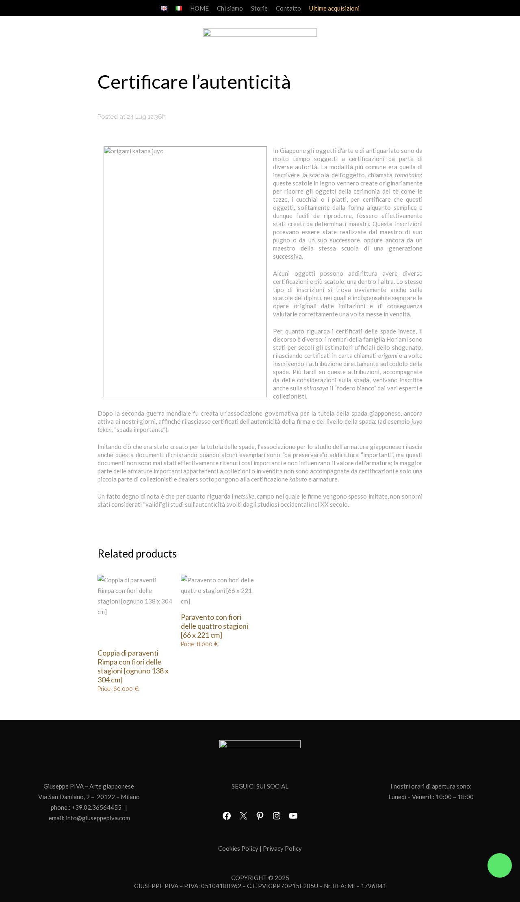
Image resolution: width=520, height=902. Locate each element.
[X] (243, 815)
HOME (199, 8)
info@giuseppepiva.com (98, 817)
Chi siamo (230, 8)
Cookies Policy (238, 848)
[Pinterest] (260, 815)
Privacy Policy (282, 848)
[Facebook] (226, 815)
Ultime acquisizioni (334, 8)
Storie (259, 8)
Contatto (288, 8)
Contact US (500, 865)
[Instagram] (276, 815)
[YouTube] (293, 815)
